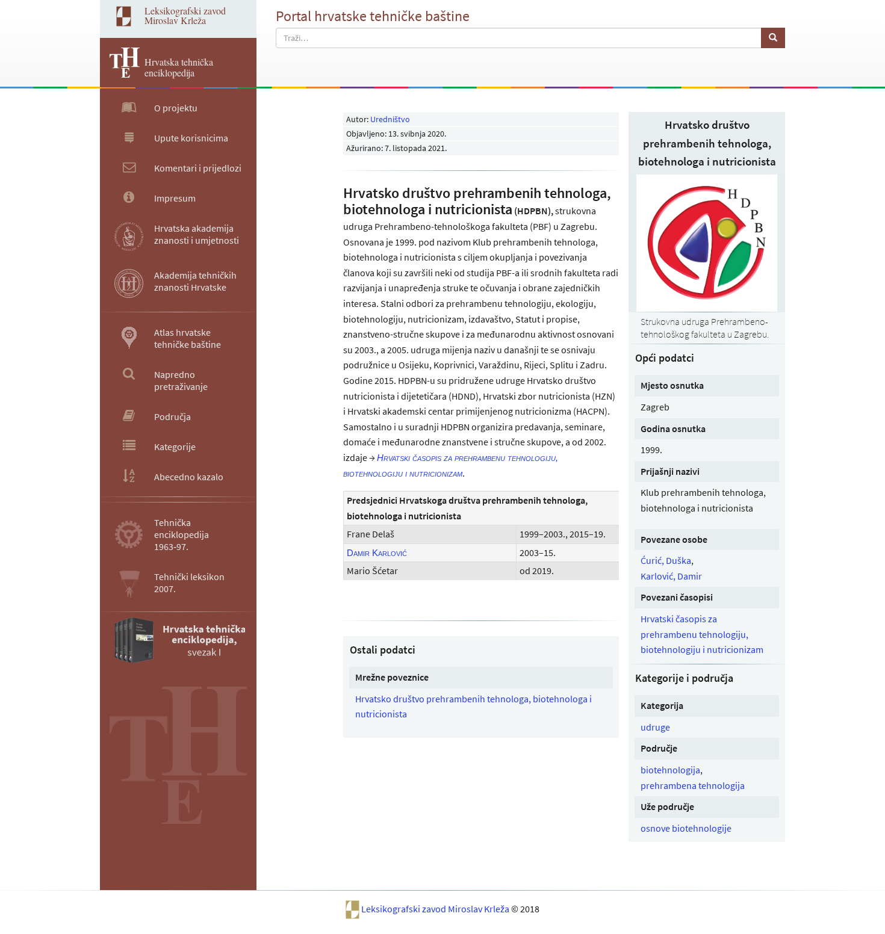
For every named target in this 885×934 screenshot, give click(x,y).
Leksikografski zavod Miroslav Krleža (436, 909)
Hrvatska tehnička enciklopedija (178, 67)
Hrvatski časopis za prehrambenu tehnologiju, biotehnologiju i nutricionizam (702, 634)
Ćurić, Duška (666, 560)
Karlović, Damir (671, 576)
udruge (655, 727)
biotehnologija (670, 770)
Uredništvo (390, 119)
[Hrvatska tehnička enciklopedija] (120, 74)
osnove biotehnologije (686, 828)
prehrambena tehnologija (693, 785)
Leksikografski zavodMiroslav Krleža (185, 15)
